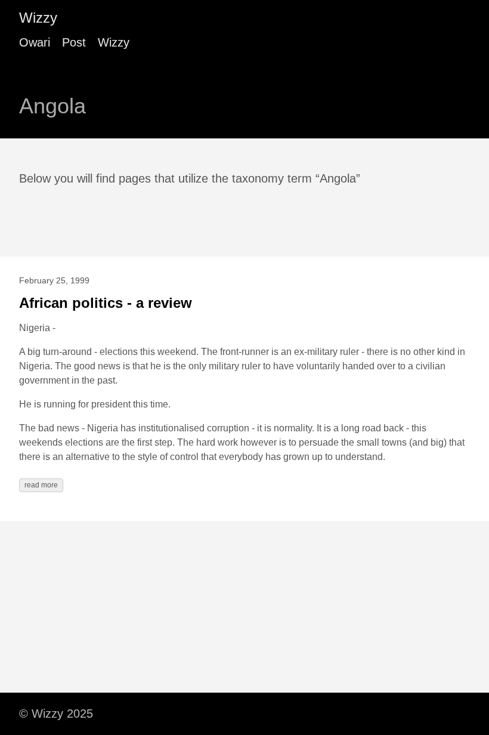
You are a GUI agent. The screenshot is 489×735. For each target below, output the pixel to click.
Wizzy (38, 18)
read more (41, 485)
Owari (34, 42)
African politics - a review (105, 303)
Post (74, 42)
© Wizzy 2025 (56, 713)
